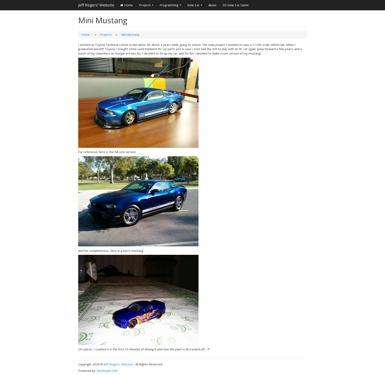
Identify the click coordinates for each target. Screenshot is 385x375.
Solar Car (193, 5)
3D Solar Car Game (236, 5)
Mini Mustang (130, 34)
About (212, 5)
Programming (169, 5)
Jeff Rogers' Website (96, 5)
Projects (145, 5)
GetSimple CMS (107, 371)
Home (128, 5)
